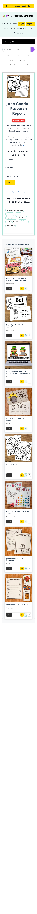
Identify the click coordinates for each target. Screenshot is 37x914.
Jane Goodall (22, 218)
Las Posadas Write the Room (17, 605)
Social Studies (17, 221)
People (8, 221)
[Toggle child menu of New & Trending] (31, 28)
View (9, 288)
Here (27, 202)
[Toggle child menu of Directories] (14, 28)
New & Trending (23, 28)
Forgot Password (18, 192)
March (25, 221)
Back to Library (19, 120)
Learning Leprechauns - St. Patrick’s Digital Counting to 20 (18, 373)
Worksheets (10, 214)
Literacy (18, 214)
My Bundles (18, 33)
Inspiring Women (11, 218)
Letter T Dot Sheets (13, 465)
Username (9, 159)
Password (9, 168)
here (24, 145)
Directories (8, 28)
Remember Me (12, 176)
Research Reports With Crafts (15, 210)
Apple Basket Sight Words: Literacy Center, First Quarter (17, 279)
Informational (11, 225)
